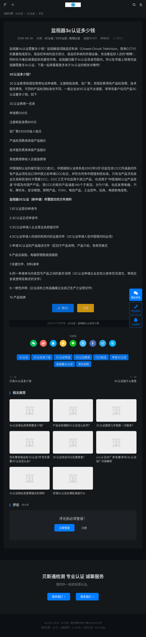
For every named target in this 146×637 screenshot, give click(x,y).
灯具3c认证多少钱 (20, 381)
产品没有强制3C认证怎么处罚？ (72, 425)
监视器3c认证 (64, 364)
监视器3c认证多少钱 (73, 30)
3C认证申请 (63, 357)
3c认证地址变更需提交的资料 (27, 493)
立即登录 (64, 527)
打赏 (85, 308)
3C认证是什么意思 (125, 381)
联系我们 (58, 596)
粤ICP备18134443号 (91, 622)
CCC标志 (100, 357)
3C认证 (73, 4)
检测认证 (74, 38)
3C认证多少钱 (41, 357)
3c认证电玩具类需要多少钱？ (27, 425)
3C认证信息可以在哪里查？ (69, 457)
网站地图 (74, 622)
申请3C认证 (119, 357)
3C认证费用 (83, 357)
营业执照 (83, 364)
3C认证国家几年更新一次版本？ (115, 425)
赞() (118, 38)
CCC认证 (61, 38)
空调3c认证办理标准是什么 (69, 493)
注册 (84, 527)
